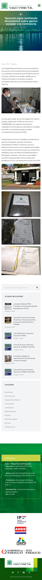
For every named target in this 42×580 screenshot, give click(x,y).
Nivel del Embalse (11, 419)
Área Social (9, 392)
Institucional (9, 404)
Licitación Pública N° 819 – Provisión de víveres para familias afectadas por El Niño (25, 306)
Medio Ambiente (10, 411)
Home (16, 27)
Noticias (23, 27)
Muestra (7, 415)
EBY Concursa (10, 396)
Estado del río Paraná (12, 400)
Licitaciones (9, 407)
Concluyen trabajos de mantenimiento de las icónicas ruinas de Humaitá (24, 358)
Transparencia (10, 427)
